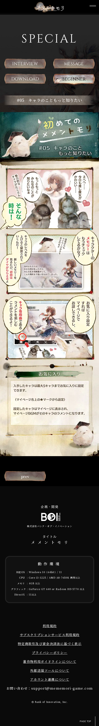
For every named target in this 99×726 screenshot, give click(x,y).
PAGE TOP (85, 721)
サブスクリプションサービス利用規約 (50, 634)
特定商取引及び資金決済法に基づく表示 (50, 643)
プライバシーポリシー (49, 652)
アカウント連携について (49, 679)
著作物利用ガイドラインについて (49, 661)
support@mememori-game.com (62, 688)
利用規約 (50, 625)
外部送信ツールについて (49, 670)
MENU (93, 6)
